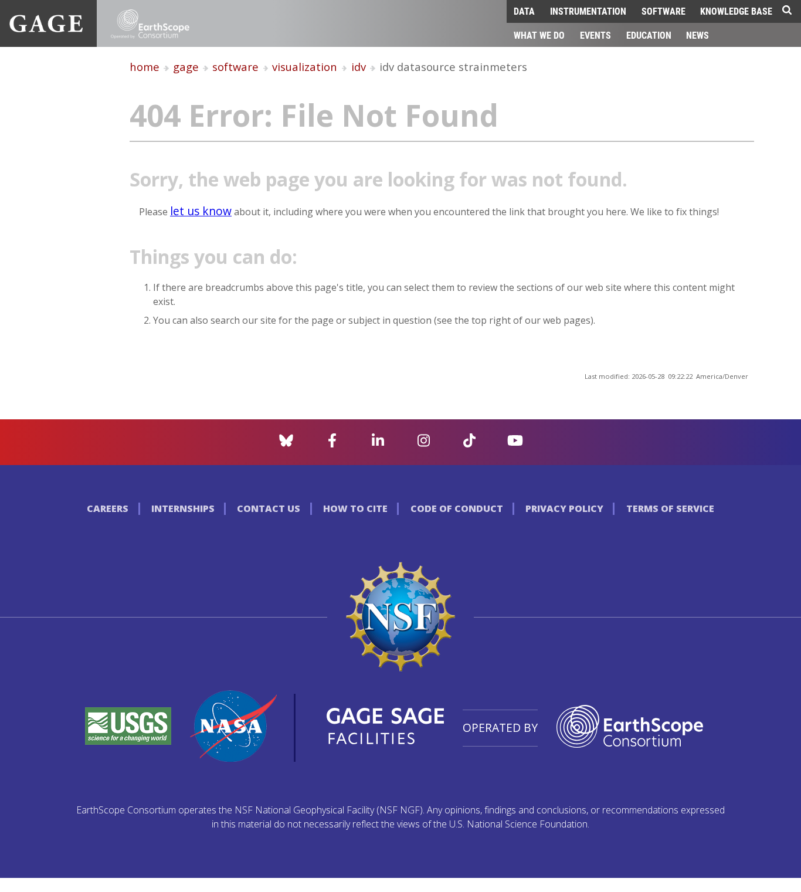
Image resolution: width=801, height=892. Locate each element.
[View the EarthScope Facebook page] (332, 443)
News (697, 35)
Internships (183, 508)
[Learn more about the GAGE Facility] (46, 28)
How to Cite (355, 508)
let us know (201, 211)
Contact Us (268, 508)
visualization (304, 66)
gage (186, 66)
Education (648, 35)
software (235, 66)
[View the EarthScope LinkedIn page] (378, 443)
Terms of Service (670, 508)
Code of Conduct (456, 508)
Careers (107, 508)
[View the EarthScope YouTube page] (515, 443)
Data (524, 11)
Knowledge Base (736, 11)
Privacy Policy (564, 508)
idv (358, 66)
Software (663, 11)
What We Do (539, 35)
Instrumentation (588, 11)
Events (595, 35)
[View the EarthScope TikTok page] (469, 443)
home (144, 66)
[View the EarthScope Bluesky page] (286, 443)
